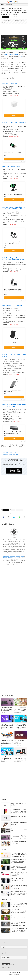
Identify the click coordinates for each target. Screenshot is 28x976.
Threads (18, 556)
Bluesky (22, 556)
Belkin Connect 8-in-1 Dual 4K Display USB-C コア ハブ (13, 391)
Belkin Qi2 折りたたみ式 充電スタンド (12, 166)
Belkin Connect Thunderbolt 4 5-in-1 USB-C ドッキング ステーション (13, 432)
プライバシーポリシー (7, 966)
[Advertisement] (14, 29)
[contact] (19, 972)
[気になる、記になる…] (14, 1)
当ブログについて (6, 963)
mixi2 (18, 557)
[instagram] (12, 972)
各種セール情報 (6, 509)
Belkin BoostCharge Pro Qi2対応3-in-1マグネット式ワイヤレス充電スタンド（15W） (13, 243)
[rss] (17, 972)
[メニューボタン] (26, 1)
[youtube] (14, 972)
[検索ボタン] (1, 1)
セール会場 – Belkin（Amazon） (10, 454)
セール (20, 56)
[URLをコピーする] (24, 517)
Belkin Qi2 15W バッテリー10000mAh (12, 305)
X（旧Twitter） (6, 556)
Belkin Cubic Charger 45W (9, 83)
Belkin (17, 509)
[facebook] (8, 972)
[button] (3, 517)
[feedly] (15, 972)
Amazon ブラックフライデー (11, 54)
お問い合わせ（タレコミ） (8, 964)
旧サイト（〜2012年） (7, 967)
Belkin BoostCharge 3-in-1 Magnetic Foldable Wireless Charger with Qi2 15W (13, 291)
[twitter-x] (10, 972)
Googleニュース (12, 557)
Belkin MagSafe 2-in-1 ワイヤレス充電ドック (14, 123)
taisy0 (14, 537)
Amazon (13, 509)
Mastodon (5, 557)
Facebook (12, 556)
